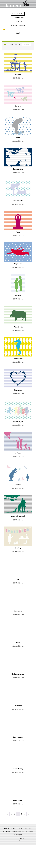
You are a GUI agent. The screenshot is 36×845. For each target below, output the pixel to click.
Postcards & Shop (18, 14)
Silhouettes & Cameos (18, 25)
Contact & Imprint (16, 828)
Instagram (19, 834)
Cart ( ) (18, 33)
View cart (26, 45)
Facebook (31, 831)
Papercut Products (18, 18)
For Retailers (6, 831)
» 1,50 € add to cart (18, 78)
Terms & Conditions (18, 831)
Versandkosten (19, 841)
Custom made (18, 21)
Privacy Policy (28, 828)
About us (6, 828)
